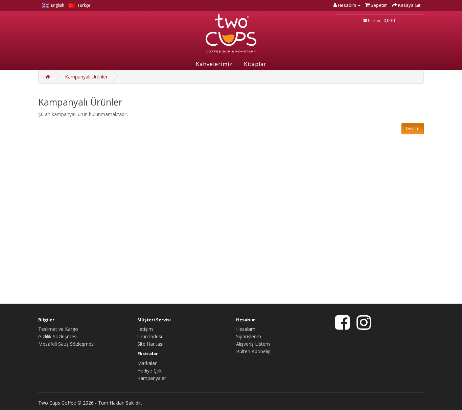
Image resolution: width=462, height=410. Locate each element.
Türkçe (83, 5)
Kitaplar (255, 64)
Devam (412, 128)
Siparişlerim (248, 336)
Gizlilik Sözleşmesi (57, 336)
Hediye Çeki (150, 370)
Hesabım (245, 329)
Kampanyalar (151, 378)
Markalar (147, 363)
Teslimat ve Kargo (58, 329)
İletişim (145, 329)
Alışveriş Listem (253, 344)
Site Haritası (150, 344)
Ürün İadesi (149, 336)
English (57, 5)
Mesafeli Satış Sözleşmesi (66, 344)
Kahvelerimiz (214, 64)
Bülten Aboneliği (254, 351)
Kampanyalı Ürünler (86, 76)
